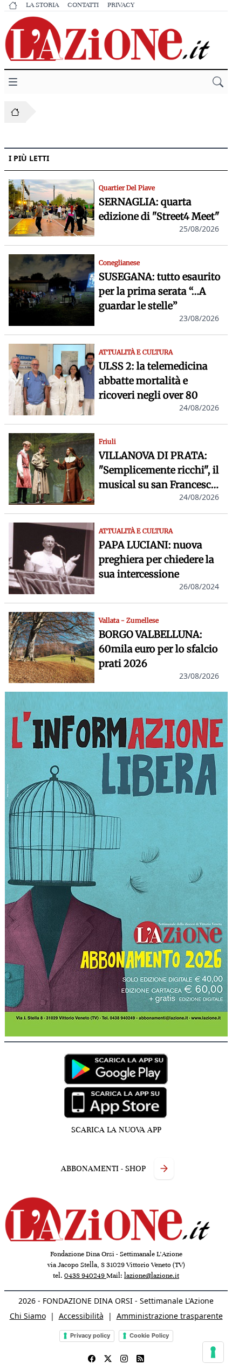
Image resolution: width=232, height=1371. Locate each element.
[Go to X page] (108, 1359)
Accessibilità (81, 1316)
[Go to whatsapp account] (140, 1359)
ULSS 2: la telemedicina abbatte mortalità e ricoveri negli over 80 (153, 380)
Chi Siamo (28, 1316)
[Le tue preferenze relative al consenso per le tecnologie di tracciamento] (213, 1352)
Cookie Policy (149, 1335)
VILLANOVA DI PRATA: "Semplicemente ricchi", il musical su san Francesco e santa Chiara (159, 470)
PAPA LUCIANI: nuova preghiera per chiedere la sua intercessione (156, 559)
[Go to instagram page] (124, 1359)
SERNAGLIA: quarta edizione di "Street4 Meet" (159, 209)
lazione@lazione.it (151, 1275)
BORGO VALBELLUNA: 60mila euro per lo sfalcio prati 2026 (158, 649)
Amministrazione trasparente (170, 1316)
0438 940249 (85, 1275)
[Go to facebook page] (92, 1359)
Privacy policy (90, 1335)
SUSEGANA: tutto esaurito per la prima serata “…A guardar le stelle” (160, 291)
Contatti (83, 5)
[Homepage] (15, 112)
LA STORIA (42, 5)
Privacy (120, 5)
